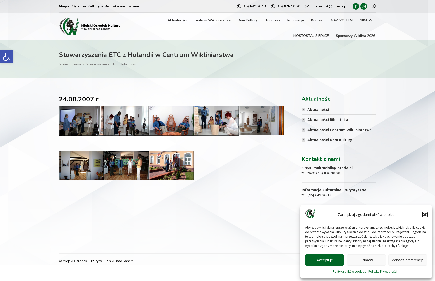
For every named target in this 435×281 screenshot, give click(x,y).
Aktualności (318, 109)
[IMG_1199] (171, 166)
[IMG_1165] (171, 121)
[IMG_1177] (261, 120)
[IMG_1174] (216, 121)
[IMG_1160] (81, 121)
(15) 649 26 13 (254, 6)
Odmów (366, 260)
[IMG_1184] (81, 166)
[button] (6, 56)
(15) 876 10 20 (288, 6)
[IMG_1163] (126, 121)
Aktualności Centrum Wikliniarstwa (339, 129)
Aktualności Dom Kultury (329, 139)
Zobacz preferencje (408, 260)
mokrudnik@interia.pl (329, 6)
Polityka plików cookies (349, 271)
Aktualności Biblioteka (327, 119)
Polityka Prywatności (382, 271)
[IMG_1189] (126, 166)
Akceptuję (324, 260)
